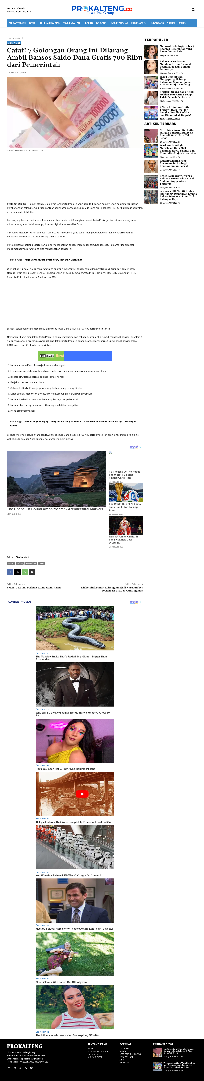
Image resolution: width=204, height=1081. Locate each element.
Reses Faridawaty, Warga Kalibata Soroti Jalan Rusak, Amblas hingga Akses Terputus (177, 179)
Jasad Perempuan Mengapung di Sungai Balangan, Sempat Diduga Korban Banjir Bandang (176, 80)
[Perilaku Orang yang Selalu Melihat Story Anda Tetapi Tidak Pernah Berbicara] (151, 98)
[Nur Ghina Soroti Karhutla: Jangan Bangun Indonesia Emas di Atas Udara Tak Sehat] (151, 136)
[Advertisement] (75, 177)
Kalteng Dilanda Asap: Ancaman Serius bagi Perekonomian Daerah (174, 163)
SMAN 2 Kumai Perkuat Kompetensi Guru (34, 587)
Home (10, 38)
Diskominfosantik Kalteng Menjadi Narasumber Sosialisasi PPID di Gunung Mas (112, 589)
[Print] (32, 572)
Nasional (19, 38)
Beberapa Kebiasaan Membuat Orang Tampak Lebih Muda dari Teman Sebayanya (175, 65)
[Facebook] (10, 572)
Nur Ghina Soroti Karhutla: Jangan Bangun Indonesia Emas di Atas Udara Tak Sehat (177, 134)
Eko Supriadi (22, 557)
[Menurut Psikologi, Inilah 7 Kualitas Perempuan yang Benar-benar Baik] (151, 52)
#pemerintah (31, 563)
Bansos (11, 563)
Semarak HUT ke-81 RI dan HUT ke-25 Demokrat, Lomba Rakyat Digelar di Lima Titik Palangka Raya (178, 195)
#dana (19, 563)
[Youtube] (31, 1068)
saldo (41, 563)
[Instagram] (15, 1068)
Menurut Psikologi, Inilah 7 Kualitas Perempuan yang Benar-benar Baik (177, 49)
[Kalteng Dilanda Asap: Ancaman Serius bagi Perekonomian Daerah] (151, 166)
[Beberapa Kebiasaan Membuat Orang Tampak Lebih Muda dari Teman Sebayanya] (151, 67)
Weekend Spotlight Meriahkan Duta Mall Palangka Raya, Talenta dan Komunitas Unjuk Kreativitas (178, 149)
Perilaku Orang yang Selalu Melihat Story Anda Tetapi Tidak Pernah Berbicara (177, 95)
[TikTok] (20, 1068)
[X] (17, 572)
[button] (193, 9)
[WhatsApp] (25, 572)
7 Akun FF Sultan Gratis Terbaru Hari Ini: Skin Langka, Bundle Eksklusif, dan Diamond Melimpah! (176, 111)
